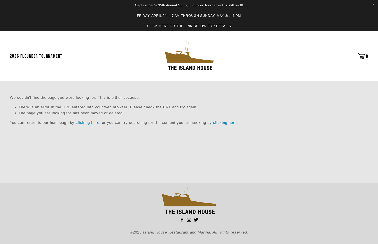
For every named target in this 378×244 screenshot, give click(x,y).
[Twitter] (196, 220)
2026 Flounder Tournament (36, 56)
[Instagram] (189, 220)
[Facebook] (182, 220)
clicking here (87, 123)
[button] (373, 4)
